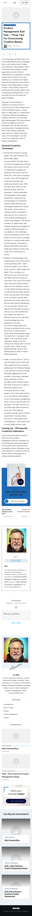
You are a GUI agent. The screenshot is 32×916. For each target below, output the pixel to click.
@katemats (17, 373)
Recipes (6, 711)
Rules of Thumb (9, 708)
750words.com (20, 204)
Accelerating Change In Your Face (7, 512)
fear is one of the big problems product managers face (16, 61)
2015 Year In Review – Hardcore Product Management (13, 893)
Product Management (10, 25)
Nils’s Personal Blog (10, 748)
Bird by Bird (17, 264)
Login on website (16, 622)
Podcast (6, 718)
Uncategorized (8, 704)
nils (10, 46)
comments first (20, 603)
